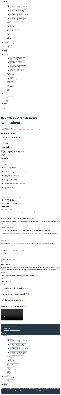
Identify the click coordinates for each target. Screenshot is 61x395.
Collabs (8, 47)
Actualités (6, 42)
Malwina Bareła (9, 137)
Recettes (6, 3)
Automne (12, 26)
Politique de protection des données (12, 330)
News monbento (10, 43)
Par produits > (10, 5)
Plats (8, 34)
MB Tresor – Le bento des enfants (18, 19)
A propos (6, 49)
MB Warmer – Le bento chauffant (17, 11)
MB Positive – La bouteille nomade (18, 18)
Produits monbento (11, 45)
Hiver (11, 27)
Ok (1, 393)
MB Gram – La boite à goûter (17, 21)
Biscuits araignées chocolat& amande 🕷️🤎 (15, 294)
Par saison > (9, 22)
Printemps (12, 23)
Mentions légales (7, 328)
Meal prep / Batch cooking (13, 29)
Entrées (8, 33)
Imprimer (3, 150)
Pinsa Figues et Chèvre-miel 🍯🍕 (12, 300)
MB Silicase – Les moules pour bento (18, 17)
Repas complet (10, 30)
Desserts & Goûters (11, 35)
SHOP (5, 51)
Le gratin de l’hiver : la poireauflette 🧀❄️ (14, 288)
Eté (10, 25)
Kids (8, 41)
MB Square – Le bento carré (16, 7)
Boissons (9, 38)
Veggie (8, 39)
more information (47, 390)
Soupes (8, 37)
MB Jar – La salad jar (15, 13)
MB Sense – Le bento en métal (17, 10)
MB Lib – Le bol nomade (16, 15)
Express (8, 31)
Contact (5, 50)
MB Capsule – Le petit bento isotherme (19, 14)
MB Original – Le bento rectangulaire (18, 6)
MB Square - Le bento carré (11, 129)
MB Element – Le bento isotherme (18, 9)
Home (2, 128)
